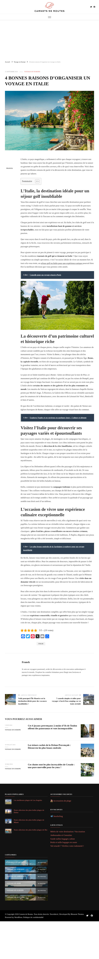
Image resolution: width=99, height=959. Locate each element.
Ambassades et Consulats (61, 835)
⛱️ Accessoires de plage (60, 801)
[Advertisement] (49, 39)
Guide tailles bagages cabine (62, 839)
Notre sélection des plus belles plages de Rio (30, 830)
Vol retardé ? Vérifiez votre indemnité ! (67, 846)
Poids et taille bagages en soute (63, 842)
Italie (40, 643)
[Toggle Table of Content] (36, 181)
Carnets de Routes (26, 914)
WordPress (18, 917)
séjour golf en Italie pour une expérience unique (61, 263)
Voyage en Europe (32, 71)
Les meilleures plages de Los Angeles (28, 800)
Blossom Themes (77, 914)
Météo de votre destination (61, 831)
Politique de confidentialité (33, 917)
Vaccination (80, 831)
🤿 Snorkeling (56, 816)
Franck (9, 168)
